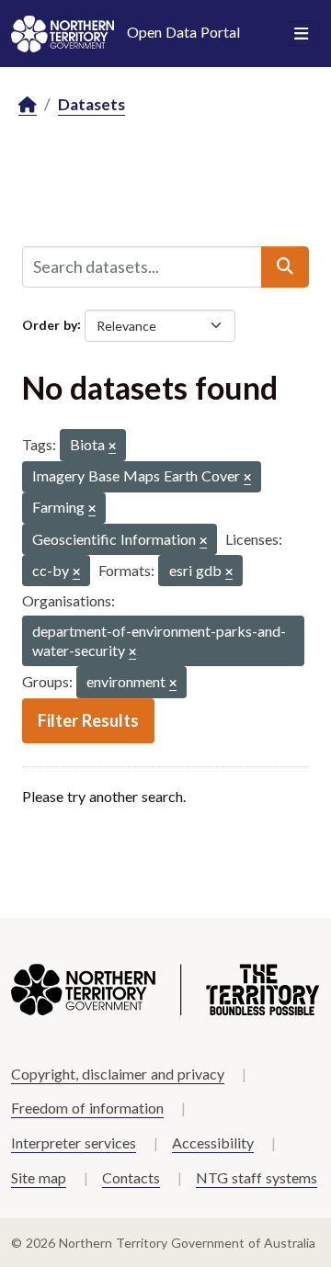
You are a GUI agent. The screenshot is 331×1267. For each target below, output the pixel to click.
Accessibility (213, 1142)
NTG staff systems (256, 1177)
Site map (38, 1177)
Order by (49, 324)
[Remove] (112, 447)
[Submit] (285, 266)
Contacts (131, 1177)
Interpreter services (73, 1142)
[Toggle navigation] (301, 34)
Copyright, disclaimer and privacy (117, 1073)
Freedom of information (87, 1107)
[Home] (27, 105)
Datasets (91, 104)
